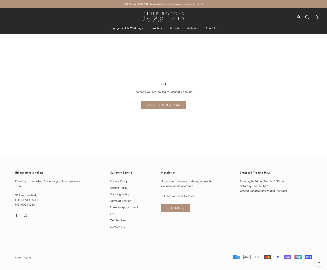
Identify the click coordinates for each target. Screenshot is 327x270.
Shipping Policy (119, 194)
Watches (192, 28)
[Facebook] (16, 215)
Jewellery (156, 28)
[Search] (307, 17)
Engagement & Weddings (126, 28)
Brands (174, 28)
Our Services (118, 220)
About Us (211, 28)
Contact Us (117, 227)
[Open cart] (316, 17)
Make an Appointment (124, 207)
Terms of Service (120, 201)
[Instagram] (25, 215)
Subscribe (176, 208)
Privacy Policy (119, 181)
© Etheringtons (23, 258)
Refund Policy (118, 187)
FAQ (113, 214)
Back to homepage (163, 105)
